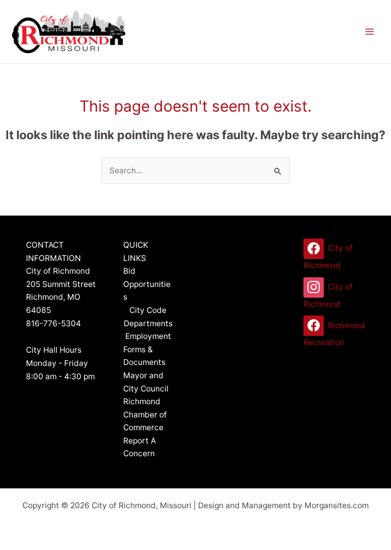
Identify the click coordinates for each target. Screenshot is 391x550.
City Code (147, 310)
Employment (148, 336)
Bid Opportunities (147, 284)
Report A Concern (139, 447)
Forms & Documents (144, 356)
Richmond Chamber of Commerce (145, 414)
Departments (148, 323)
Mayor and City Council (146, 382)
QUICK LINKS (135, 251)
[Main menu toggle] (370, 31)
